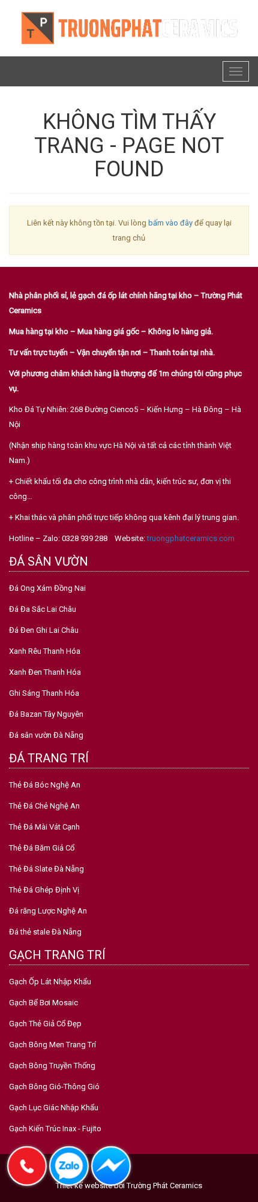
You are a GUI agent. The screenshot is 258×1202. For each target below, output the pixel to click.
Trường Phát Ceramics (164, 1185)
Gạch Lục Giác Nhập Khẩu (53, 1107)
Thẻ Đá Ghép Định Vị (44, 889)
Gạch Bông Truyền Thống (52, 1065)
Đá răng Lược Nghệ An (48, 910)
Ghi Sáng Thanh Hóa (44, 693)
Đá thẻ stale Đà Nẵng (45, 931)
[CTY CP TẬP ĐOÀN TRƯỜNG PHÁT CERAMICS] (129, 27)
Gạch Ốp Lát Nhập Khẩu (50, 981)
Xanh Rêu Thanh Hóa (44, 651)
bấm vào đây (170, 222)
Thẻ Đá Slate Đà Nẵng (46, 868)
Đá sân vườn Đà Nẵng (46, 735)
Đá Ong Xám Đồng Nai (47, 588)
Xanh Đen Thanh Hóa (45, 672)
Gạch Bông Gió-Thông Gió (54, 1086)
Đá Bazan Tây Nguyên (46, 714)
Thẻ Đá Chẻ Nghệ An (44, 805)
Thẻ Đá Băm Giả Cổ (41, 847)
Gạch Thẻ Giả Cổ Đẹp (45, 1023)
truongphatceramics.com (191, 538)
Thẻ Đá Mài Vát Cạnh (44, 826)
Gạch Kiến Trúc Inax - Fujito (55, 1128)
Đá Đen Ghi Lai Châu (44, 630)
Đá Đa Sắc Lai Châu (42, 609)
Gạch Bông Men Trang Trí (52, 1044)
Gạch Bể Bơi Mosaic (43, 1002)
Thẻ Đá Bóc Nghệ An (44, 784)
